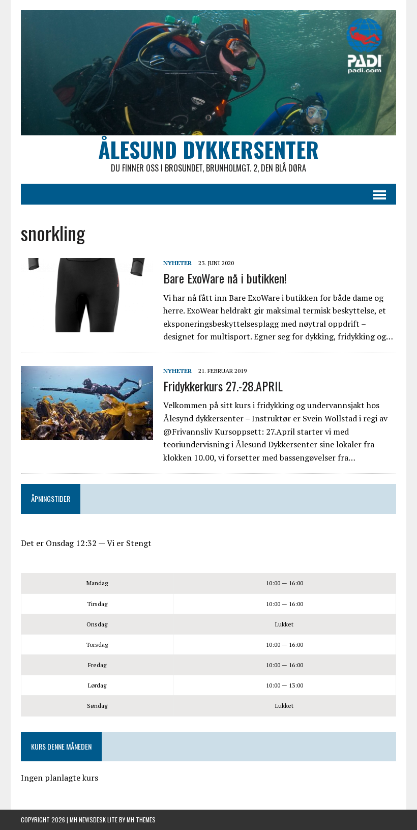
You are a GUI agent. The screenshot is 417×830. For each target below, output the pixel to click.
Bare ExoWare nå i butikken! (225, 278)
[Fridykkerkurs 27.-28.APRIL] (87, 433)
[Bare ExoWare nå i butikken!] (87, 325)
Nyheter (177, 263)
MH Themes (141, 819)
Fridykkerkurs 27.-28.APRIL (223, 386)
